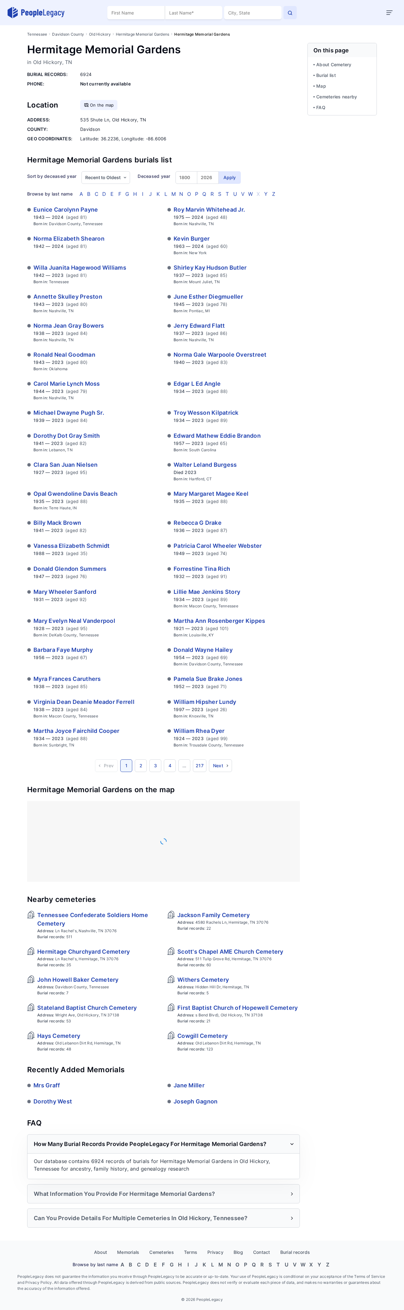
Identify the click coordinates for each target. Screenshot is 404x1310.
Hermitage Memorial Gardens (142, 34)
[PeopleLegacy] (36, 12)
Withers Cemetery (203, 979)
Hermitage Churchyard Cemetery (83, 951)
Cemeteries (161, 1252)
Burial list (326, 75)
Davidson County (68, 34)
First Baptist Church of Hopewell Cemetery (237, 1007)
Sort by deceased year (51, 176)
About (100, 1252)
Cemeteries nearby (336, 96)
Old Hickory (100, 34)
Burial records (295, 1252)
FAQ (320, 107)
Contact (261, 1252)
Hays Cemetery (58, 1035)
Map (321, 86)
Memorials (128, 1252)
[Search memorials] (290, 12)
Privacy (215, 1252)
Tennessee (37, 34)
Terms (190, 1252)
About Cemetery (334, 64)
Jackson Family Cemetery (213, 915)
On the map (102, 105)
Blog (238, 1252)
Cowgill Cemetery (202, 1035)
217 (200, 765)
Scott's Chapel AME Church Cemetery (230, 951)
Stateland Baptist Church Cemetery (87, 1007)
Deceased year (154, 176)
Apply (229, 177)
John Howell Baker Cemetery (78, 979)
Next (218, 765)
